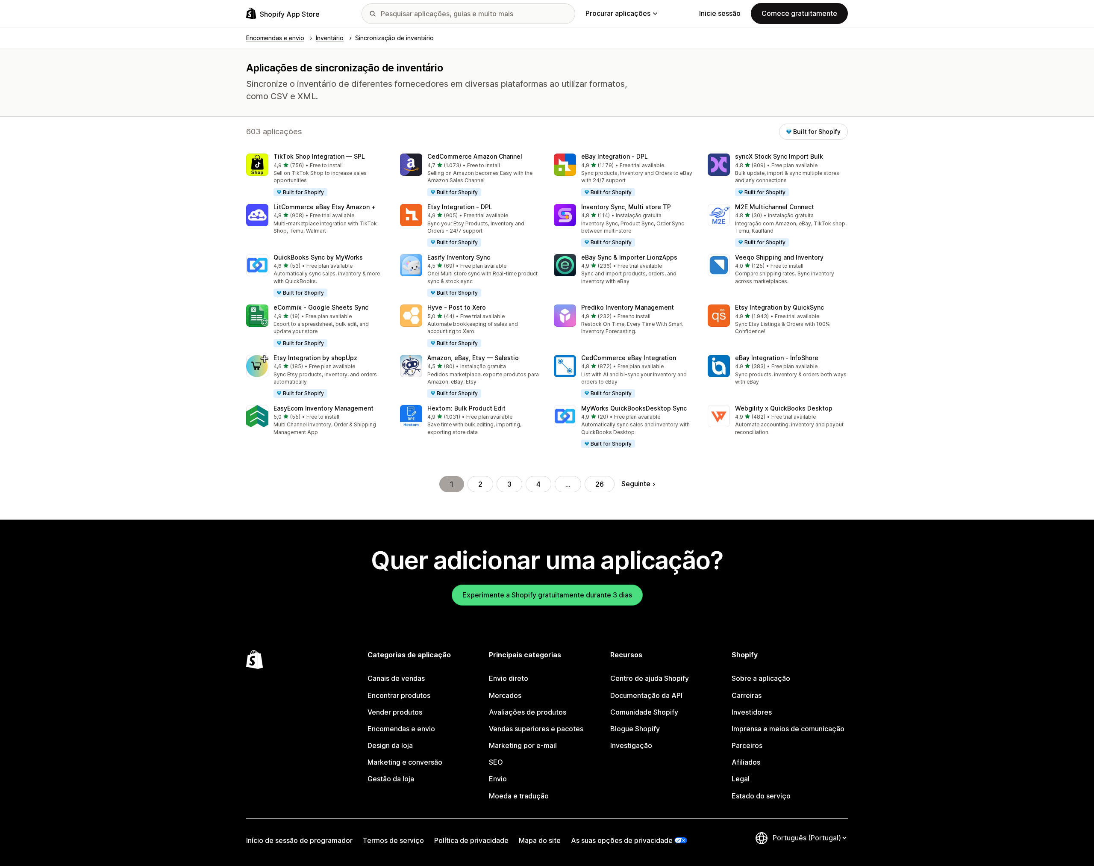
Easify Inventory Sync (458, 257)
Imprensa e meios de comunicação (788, 728)
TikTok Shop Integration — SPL (319, 156)
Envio (498, 778)
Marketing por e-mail (523, 745)
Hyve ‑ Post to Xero (456, 307)
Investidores (752, 712)
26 (599, 484)
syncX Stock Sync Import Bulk (779, 156)
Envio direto (508, 678)
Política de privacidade (471, 840)
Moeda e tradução (519, 796)
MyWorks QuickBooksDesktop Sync (634, 408)
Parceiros (747, 745)
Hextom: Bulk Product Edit (466, 408)
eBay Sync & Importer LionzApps (629, 257)
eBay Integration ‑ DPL (614, 156)
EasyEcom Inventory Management (323, 408)
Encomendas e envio (401, 728)
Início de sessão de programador (299, 840)
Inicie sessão (720, 13)
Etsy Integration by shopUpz (315, 357)
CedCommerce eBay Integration (628, 357)
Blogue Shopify (635, 728)
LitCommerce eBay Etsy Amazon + (325, 206)
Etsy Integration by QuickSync (779, 307)
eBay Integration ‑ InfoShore (776, 357)
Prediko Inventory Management (627, 307)
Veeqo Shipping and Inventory (779, 257)
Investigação (631, 745)
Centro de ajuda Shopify (649, 678)
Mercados (505, 695)
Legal (741, 778)
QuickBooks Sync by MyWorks (318, 257)
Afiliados (746, 762)
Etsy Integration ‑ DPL (459, 206)
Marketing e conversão (405, 762)
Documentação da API (646, 695)
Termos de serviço (393, 840)
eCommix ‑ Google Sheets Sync (321, 307)
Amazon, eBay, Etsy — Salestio (473, 357)
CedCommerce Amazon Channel (474, 156)
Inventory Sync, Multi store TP (626, 206)
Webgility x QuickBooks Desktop (783, 408)
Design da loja (390, 745)
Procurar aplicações (617, 13)
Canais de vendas (396, 678)
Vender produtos (395, 712)
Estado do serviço (761, 796)
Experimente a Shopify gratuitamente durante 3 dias (547, 595)
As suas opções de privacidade (622, 840)
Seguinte (635, 483)
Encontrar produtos (399, 695)
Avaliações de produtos (527, 712)
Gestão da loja (391, 778)
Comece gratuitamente (799, 13)
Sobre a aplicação (761, 678)
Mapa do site (540, 840)
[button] (316, 175)
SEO (496, 762)
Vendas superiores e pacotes (536, 728)
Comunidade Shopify (644, 712)
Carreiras (747, 695)
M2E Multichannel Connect (774, 206)
